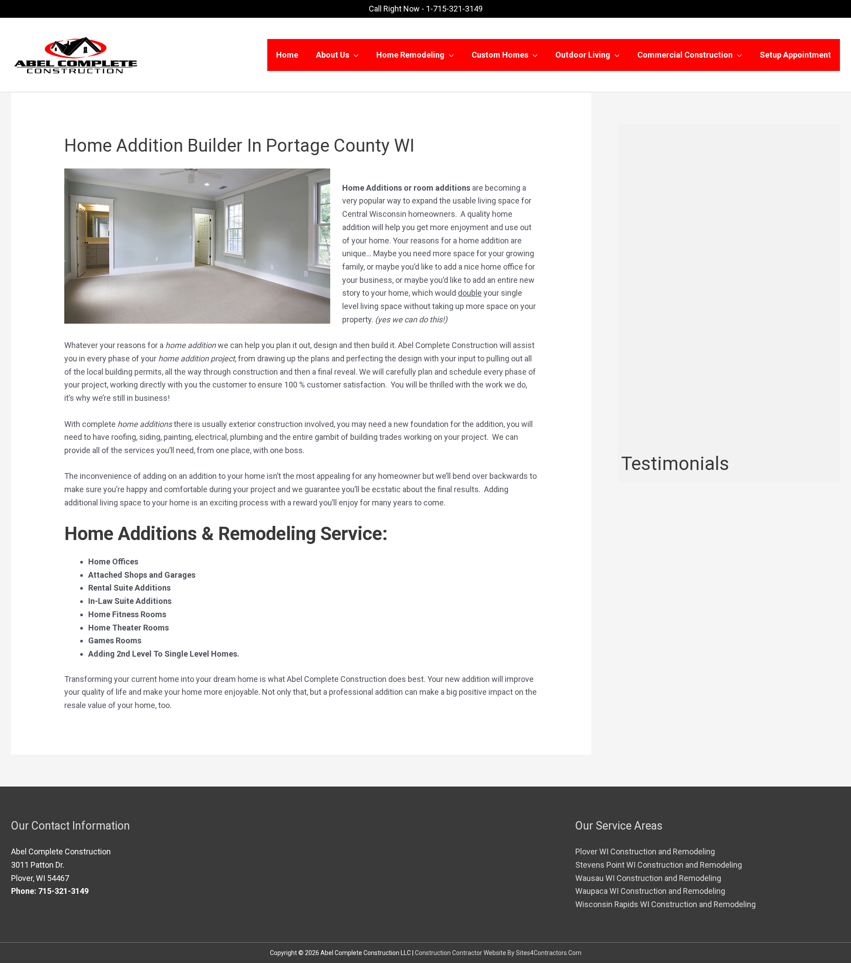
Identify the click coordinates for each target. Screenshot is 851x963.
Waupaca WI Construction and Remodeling (650, 891)
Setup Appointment (795, 54)
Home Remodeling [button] (410, 54)
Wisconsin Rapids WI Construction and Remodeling (665, 904)
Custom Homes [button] (500, 54)
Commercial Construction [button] (685, 54)
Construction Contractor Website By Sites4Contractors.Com (498, 952)
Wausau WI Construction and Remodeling (648, 878)
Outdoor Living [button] (582, 54)
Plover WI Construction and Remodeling (645, 851)
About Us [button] (332, 54)
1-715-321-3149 (454, 8)
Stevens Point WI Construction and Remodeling (658, 864)
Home (287, 54)
